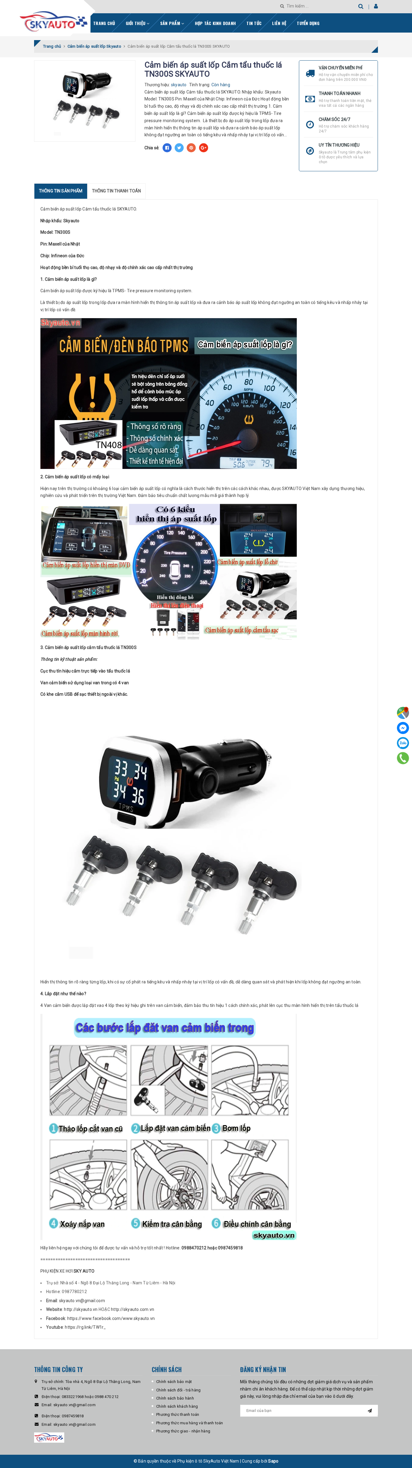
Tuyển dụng (308, 23)
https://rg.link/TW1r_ (85, 1327)
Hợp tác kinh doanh (215, 23)
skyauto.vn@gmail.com (82, 1300)
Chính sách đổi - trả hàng (178, 1390)
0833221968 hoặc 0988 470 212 (90, 1396)
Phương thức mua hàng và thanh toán (189, 1423)
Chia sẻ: (152, 147)
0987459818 (73, 1416)
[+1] (203, 147)
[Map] (403, 713)
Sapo (273, 1461)
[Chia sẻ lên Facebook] (167, 147)
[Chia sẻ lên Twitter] (179, 147)
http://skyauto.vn (80, 1309)
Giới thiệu (136, 23)
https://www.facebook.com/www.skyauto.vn (111, 1318)
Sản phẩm (170, 23)
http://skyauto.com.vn (132, 1309)
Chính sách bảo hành (175, 1398)
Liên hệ (279, 23)
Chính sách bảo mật (174, 1381)
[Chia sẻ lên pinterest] (191, 147)
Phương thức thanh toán (177, 1414)
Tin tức (253, 23)
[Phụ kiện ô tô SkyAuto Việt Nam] (70, 19)
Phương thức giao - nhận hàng (183, 1431)
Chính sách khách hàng (177, 1406)
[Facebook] (403, 728)
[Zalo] (403, 743)
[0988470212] (403, 758)
